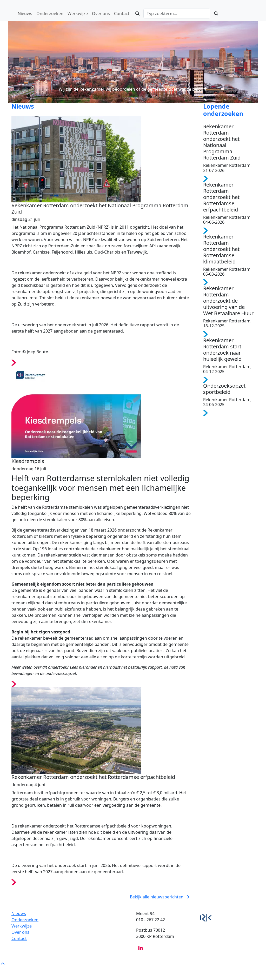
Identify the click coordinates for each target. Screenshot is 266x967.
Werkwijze (21, 926)
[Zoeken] (137, 13)
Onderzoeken (24, 920)
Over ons (20, 932)
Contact (19, 938)
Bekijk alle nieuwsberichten (157, 897)
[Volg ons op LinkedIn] (140, 948)
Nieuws (18, 913)
